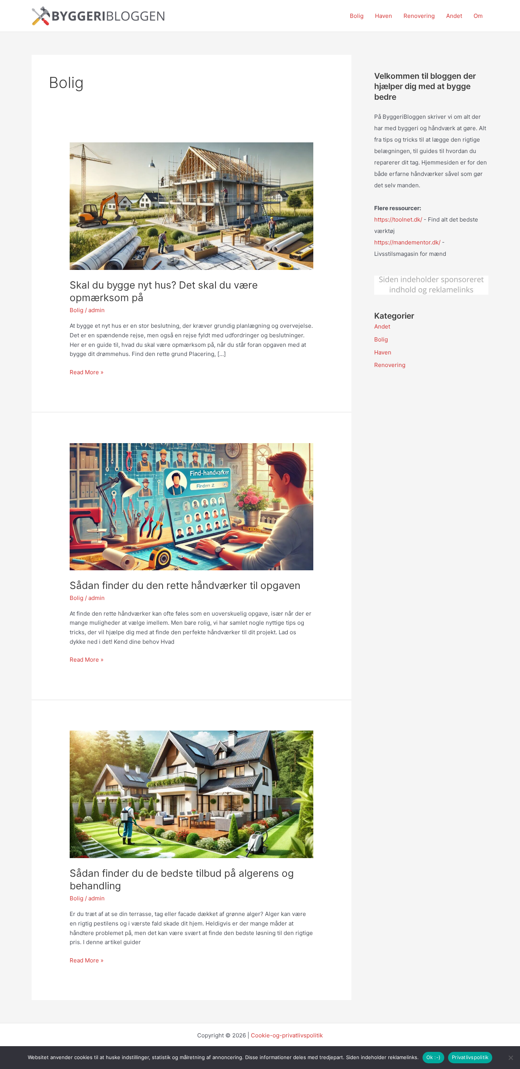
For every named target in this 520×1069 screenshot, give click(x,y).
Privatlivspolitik (470, 1057)
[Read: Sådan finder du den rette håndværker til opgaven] (191, 506)
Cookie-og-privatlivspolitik (287, 1035)
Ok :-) (433, 1057)
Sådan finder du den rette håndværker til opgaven (185, 585)
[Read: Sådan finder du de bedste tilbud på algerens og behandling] (191, 794)
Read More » (87, 372)
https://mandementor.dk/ (407, 242)
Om (478, 15)
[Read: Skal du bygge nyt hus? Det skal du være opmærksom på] (191, 205)
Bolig (357, 15)
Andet (454, 15)
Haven (383, 15)
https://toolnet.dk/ (398, 219)
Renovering (419, 15)
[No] (510, 1057)
